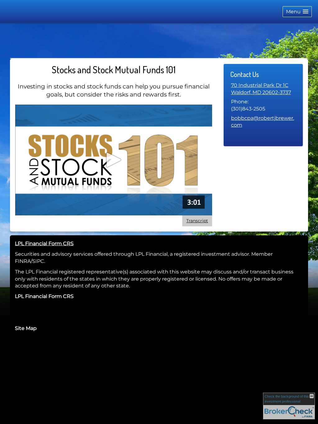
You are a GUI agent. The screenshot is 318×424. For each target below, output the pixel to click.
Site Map (26, 328)
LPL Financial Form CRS (44, 243)
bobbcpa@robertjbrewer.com (262, 121)
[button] (297, 11)
